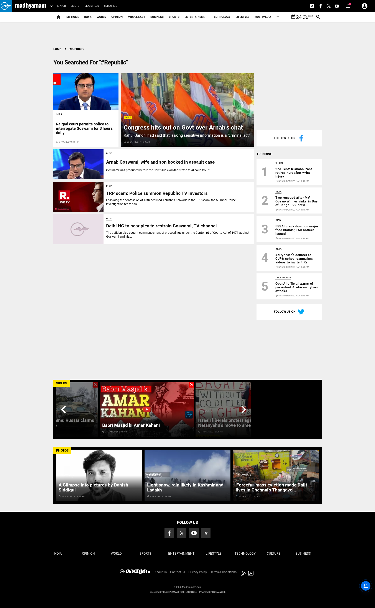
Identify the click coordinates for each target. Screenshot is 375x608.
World (101, 16)
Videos (109, 415)
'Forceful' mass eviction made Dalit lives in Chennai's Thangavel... (271, 487)
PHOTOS (62, 450)
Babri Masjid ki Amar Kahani (131, 425)
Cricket (280, 163)
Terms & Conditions (224, 572)
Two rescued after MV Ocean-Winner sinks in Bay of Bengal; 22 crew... (296, 201)
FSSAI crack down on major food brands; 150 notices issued (296, 230)
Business (157, 16)
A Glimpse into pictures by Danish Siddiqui (93, 487)
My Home (72, 16)
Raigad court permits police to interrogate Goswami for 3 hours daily (84, 128)
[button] (6, 6)
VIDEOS (61, 383)
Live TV (75, 6)
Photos (66, 475)
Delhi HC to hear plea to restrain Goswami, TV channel (161, 225)
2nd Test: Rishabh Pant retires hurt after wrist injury (293, 172)
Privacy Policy (197, 572)
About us (161, 572)
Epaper (61, 6)
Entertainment (196, 16)
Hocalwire (218, 592)
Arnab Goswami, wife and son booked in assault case (160, 162)
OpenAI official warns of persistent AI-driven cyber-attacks (296, 287)
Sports (174, 16)
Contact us (177, 572)
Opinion (117, 16)
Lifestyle (242, 16)
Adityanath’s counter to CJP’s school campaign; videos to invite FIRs (294, 258)
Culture (273, 553)
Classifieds (92, 6)
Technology (221, 16)
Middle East (136, 16)
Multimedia (263, 16)
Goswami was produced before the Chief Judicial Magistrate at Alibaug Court (158, 170)
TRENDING (264, 154)
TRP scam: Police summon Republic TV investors (157, 193)
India (88, 16)
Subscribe (110, 6)
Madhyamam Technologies (180, 592)
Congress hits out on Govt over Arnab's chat (183, 127)
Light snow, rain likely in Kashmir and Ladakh (185, 487)
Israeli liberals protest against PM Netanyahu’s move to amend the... (233, 423)
